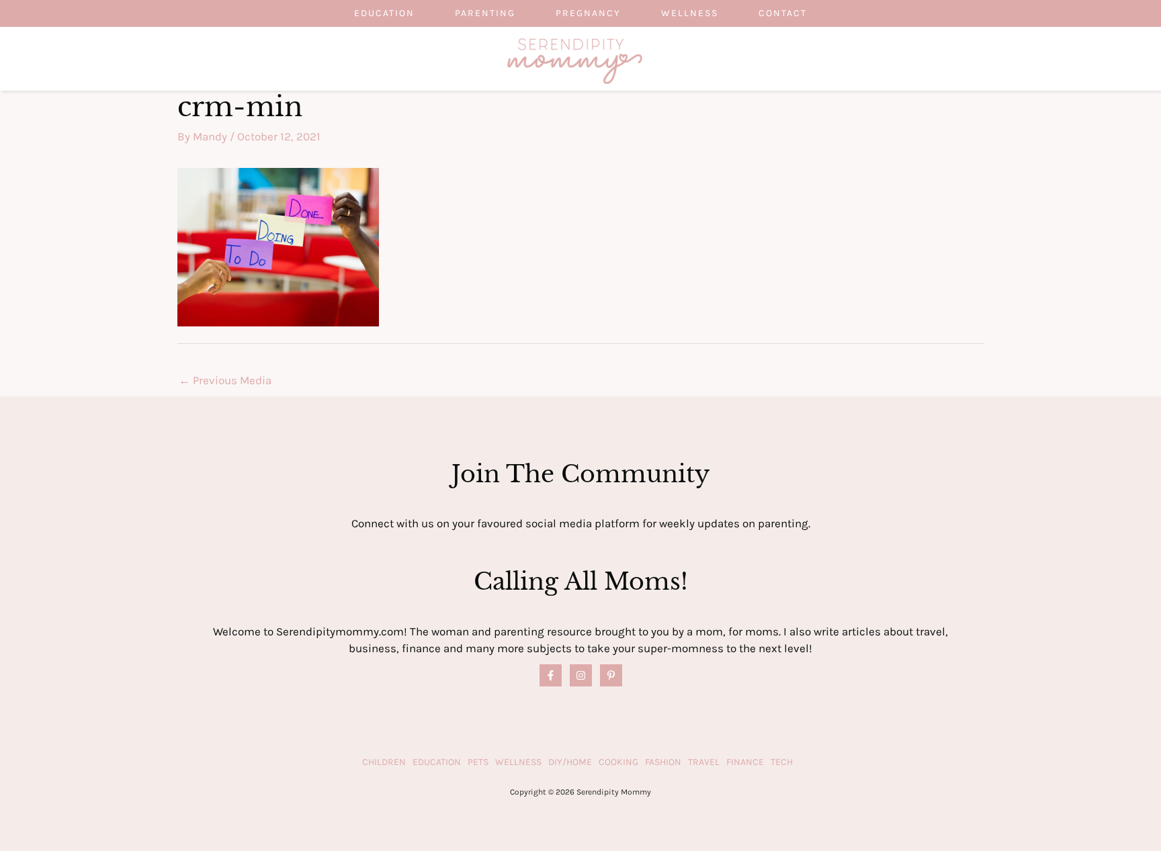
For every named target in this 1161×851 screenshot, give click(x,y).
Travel (704, 762)
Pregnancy (588, 13)
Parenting (485, 13)
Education (384, 13)
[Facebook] (551, 675)
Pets (478, 762)
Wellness (689, 13)
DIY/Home (570, 762)
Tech (782, 762)
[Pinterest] (611, 675)
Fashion (663, 762)
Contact (783, 13)
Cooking (618, 762)
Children (384, 762)
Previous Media (225, 380)
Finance (745, 762)
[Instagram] (581, 675)
